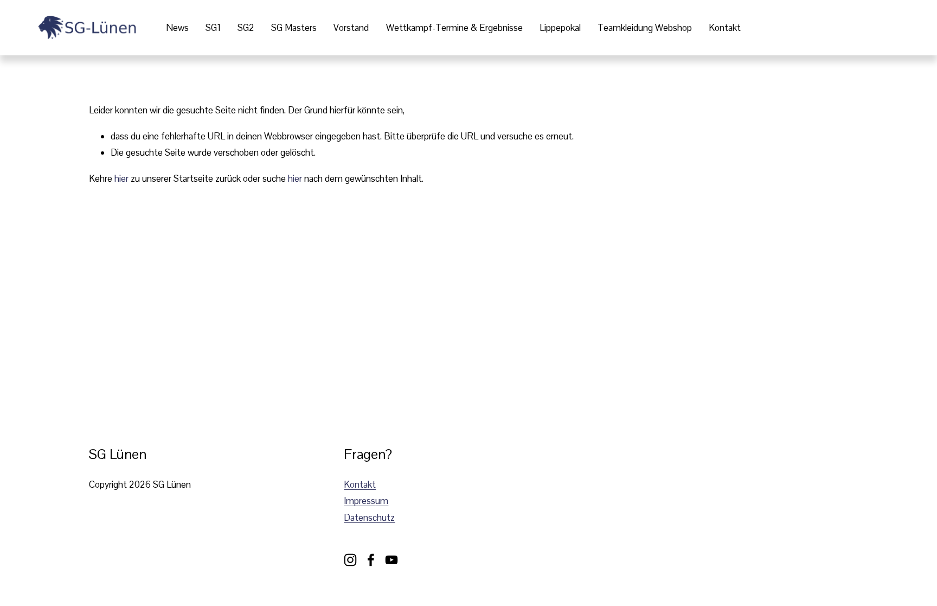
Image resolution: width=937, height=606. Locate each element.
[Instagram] (350, 559)
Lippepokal (560, 28)
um (381, 501)
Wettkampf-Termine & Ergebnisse (454, 28)
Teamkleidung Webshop (645, 28)
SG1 (213, 28)
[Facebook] (370, 559)
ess (368, 501)
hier (121, 178)
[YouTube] (391, 559)
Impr (353, 501)
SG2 (246, 28)
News (177, 28)
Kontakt (725, 28)
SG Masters (294, 28)
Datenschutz (369, 518)
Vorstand (351, 28)
